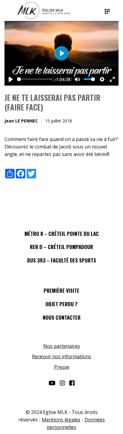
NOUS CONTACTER (62, 317)
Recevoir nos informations (61, 356)
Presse (61, 367)
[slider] (34, 79)
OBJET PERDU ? (61, 304)
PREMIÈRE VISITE (61, 290)
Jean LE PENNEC (21, 121)
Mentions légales (61, 419)
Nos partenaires (61, 346)
